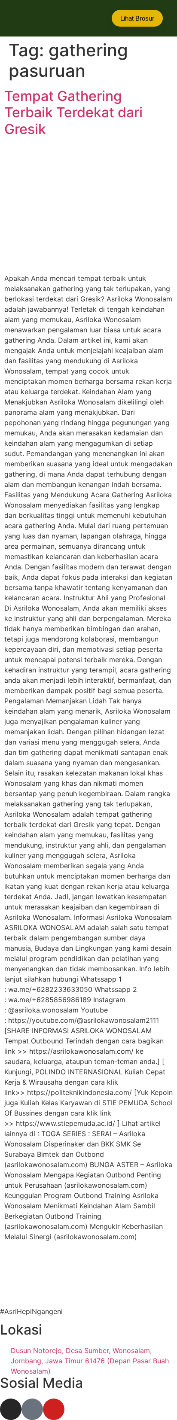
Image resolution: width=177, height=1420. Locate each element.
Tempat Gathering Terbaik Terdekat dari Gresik (73, 112)
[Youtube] (53, 1409)
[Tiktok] (32, 1409)
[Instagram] (10, 1409)
